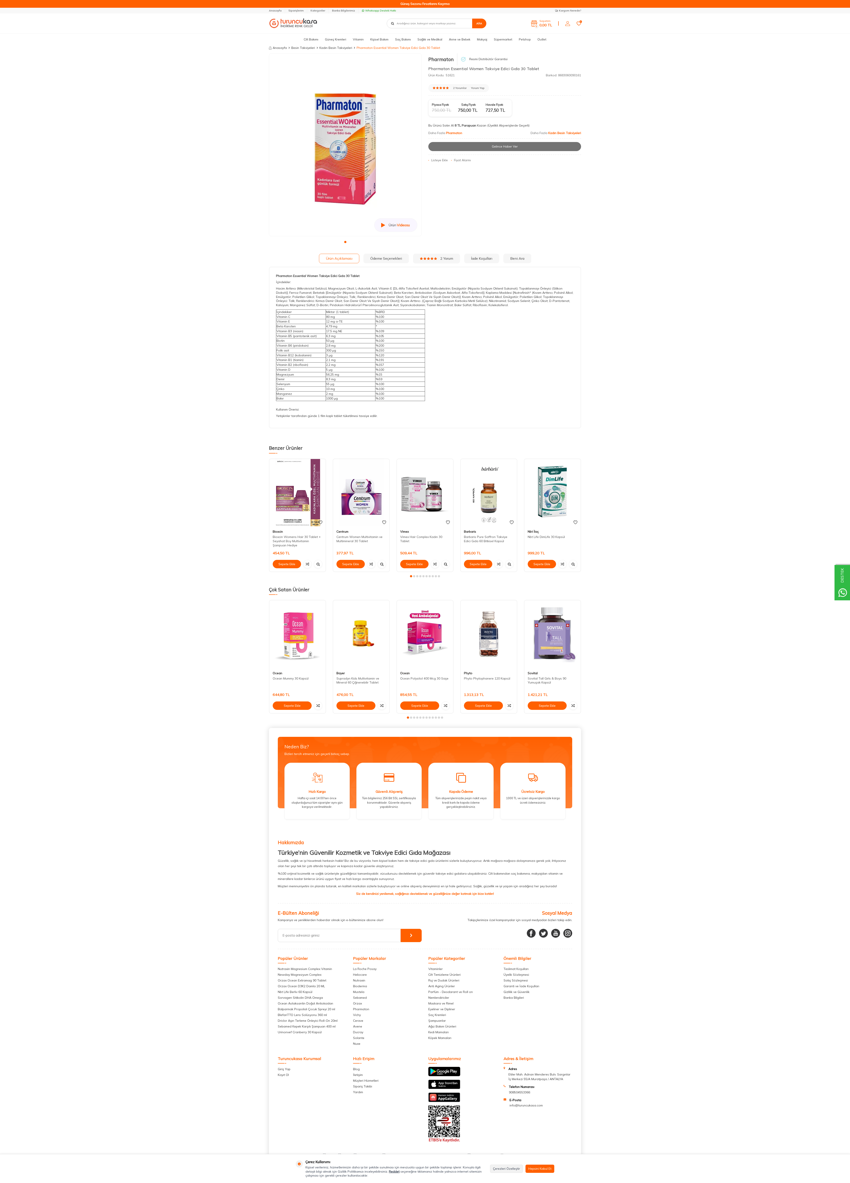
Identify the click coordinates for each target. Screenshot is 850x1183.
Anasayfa (275, 10)
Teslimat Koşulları (516, 969)
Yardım (358, 1092)
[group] (345, 145)
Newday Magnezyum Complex (299, 975)
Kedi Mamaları (438, 1032)
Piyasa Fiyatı (440, 104)
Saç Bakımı (403, 39)
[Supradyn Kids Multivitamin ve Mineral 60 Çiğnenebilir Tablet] (361, 634)
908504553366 (519, 1092)
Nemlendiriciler (438, 998)
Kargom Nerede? (570, 10)
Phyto (468, 673)
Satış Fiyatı (468, 104)
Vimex (404, 532)
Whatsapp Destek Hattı (380, 10)
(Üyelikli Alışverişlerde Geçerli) (508, 125)
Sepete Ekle (286, 564)
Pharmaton (441, 59)
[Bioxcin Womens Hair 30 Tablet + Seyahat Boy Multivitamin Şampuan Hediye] (297, 492)
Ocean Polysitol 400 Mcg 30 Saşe (424, 678)
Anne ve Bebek (459, 39)
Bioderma (360, 986)
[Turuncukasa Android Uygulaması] (444, 1075)
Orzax (357, 1003)
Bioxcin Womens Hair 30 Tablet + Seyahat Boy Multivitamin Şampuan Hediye (297, 541)
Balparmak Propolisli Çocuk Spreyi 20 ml (306, 1009)
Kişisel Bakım (379, 39)
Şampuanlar (437, 1021)
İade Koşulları (481, 258)
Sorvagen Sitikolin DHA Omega (300, 998)
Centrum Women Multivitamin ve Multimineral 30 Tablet (359, 539)
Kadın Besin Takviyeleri (335, 48)
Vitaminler (435, 969)
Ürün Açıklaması (339, 258)
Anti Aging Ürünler (441, 986)
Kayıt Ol (283, 1075)
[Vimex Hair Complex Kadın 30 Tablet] (425, 492)
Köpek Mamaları (439, 1038)
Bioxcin (278, 532)
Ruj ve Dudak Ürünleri (443, 980)
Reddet (394, 1171)
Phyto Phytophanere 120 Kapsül (487, 678)
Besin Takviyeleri (303, 48)
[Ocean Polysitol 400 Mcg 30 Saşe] (425, 634)
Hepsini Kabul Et (539, 1169)
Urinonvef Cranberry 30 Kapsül (300, 1032)
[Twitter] (543, 933)
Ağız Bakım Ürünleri (442, 1026)
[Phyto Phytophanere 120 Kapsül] (489, 634)
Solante (358, 1038)
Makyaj (482, 39)
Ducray (358, 1032)
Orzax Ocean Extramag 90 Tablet (302, 980)
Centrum (342, 532)
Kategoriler (318, 10)
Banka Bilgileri (514, 998)
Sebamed (360, 998)
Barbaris (470, 532)
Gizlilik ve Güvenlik (516, 992)
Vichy (357, 1015)
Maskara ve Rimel (441, 1003)
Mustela (358, 992)
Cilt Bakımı (311, 39)
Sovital (533, 673)
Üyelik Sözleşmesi (516, 975)
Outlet (541, 39)
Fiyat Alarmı (462, 160)
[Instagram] (567, 933)
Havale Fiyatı (494, 104)
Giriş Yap (284, 1069)
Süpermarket (503, 39)
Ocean (277, 673)
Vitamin (358, 39)
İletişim (358, 1075)
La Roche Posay (365, 969)
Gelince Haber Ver (505, 146)
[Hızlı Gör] (318, 564)
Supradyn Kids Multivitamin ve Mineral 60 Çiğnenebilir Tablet (357, 680)
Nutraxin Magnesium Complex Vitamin (305, 969)
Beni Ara (517, 258)
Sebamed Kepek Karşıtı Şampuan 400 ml (307, 1026)
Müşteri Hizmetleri (366, 1081)
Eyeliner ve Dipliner (441, 1009)
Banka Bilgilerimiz (343, 10)
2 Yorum (446, 258)
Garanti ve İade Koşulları (521, 986)
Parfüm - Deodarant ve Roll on (450, 992)
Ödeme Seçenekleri (386, 258)
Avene (357, 1026)
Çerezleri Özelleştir (506, 1169)
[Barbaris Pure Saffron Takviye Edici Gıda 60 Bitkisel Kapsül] (489, 492)
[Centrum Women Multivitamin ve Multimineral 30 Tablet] (361, 492)
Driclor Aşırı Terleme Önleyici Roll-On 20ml (308, 1021)
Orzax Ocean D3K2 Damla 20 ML (301, 986)
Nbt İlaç (533, 532)
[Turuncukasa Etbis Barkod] (444, 1141)
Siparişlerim (296, 10)
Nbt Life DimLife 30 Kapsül (546, 537)
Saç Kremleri (437, 1015)
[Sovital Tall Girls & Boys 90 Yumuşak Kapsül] (552, 634)
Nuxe (356, 1044)
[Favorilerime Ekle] (320, 522)
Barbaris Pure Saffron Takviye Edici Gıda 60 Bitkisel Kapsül (485, 539)
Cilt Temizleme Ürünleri (444, 975)
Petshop (525, 39)
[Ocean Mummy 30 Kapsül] (297, 634)
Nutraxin (359, 980)
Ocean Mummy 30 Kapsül (291, 678)
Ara (479, 23)
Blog (356, 1069)
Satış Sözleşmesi (516, 980)
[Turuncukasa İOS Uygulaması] (444, 1088)
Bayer (340, 673)
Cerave (358, 1021)
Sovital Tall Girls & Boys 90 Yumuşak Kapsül (547, 680)
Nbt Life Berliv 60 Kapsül (295, 992)
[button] (345, 242)
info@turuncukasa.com (526, 1105)
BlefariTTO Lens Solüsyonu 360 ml (302, 1015)
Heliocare (360, 975)
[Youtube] (555, 933)
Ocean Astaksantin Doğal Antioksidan (305, 1003)
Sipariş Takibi (362, 1086)
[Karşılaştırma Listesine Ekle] (307, 564)
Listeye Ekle (439, 160)
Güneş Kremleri (335, 39)
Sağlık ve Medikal (429, 39)
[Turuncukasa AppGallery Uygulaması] (444, 1101)
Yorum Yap (478, 88)
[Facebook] (531, 933)
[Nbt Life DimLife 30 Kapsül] (552, 492)
